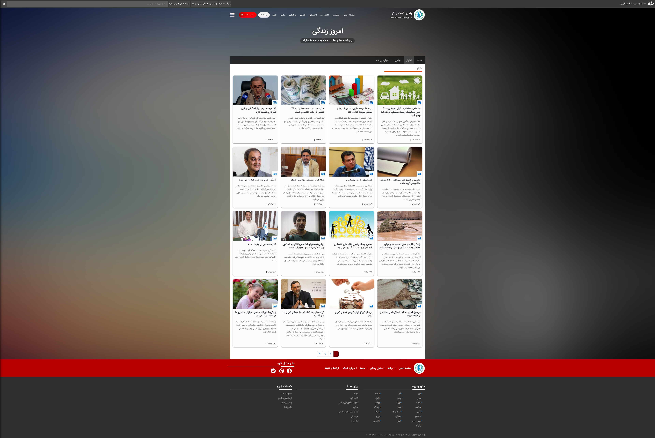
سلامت (418, 407)
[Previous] (319, 354)
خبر (419, 394)
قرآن (419, 412)
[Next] (325, 354)
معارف (377, 412)
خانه (419, 60)
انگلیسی (376, 421)
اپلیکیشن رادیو (285, 398)
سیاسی (335, 15)
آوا (400, 394)
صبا (399, 407)
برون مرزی (416, 421)
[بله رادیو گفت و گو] (273, 372)
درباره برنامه (382, 60)
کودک (355, 394)
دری (399, 421)
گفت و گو (396, 412)
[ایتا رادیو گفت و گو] (281, 372)
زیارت (418, 425)
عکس (283, 15)
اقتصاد (377, 394)
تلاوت (418, 403)
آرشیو (398, 60)
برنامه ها (263, 15)
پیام (399, 398)
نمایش (418, 416)
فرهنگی (292, 15)
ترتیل (377, 398)
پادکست (354, 421)
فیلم (274, 15)
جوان (378, 403)
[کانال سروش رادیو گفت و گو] (289, 372)
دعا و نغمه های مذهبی (348, 412)
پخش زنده (250, 15)
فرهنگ (377, 407)
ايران (419, 398)
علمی (302, 15)
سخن (355, 407)
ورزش (398, 416)
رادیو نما (288, 407)
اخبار (409, 60)
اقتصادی (325, 15)
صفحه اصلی (349, 15)
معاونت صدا (286, 394)
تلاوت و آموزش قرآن (348, 403)
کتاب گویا (354, 398)
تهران (398, 403)
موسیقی (354, 416)
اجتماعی (313, 15)
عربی (378, 416)
